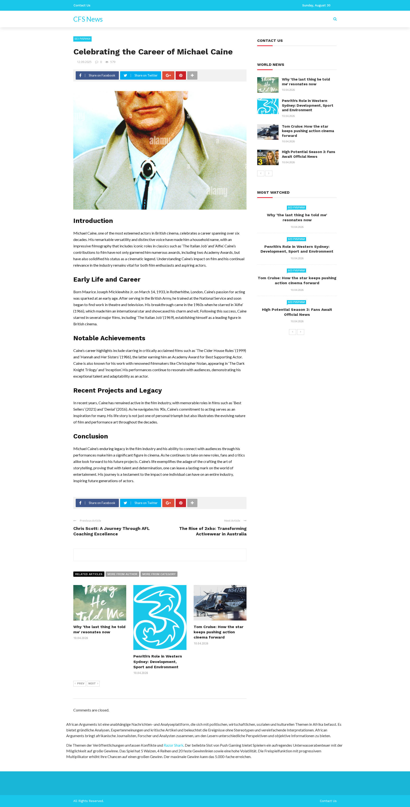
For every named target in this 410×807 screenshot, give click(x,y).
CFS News (88, 19)
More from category (159, 574)
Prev (80, 683)
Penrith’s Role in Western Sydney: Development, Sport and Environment (157, 661)
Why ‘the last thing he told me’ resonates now (306, 81)
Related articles (88, 574)
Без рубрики (82, 38)
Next (92, 683)
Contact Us (82, 5)
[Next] (268, 173)
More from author (122, 574)
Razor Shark (173, 745)
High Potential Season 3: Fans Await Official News (308, 154)
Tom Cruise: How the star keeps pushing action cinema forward (218, 632)
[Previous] (260, 173)
